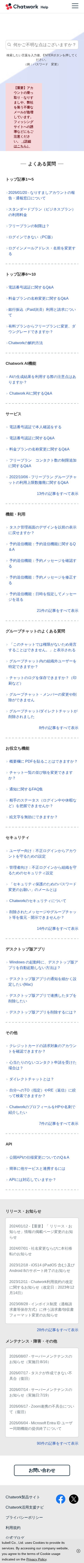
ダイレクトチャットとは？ (31, 1079)
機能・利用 (15, 514)
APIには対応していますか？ (32, 1180)
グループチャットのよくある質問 (35, 631)
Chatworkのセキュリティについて (37, 901)
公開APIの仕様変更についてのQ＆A (39, 1157)
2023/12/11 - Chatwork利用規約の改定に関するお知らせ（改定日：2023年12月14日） (41, 1287)
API (9, 1144)
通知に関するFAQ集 (26, 789)
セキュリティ (17, 837)
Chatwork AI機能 (21, 363)
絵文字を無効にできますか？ (33, 817)
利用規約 (13, 1528)
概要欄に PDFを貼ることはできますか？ (43, 761)
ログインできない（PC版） (31, 237)
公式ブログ (15, 1538)
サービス (13, 414)
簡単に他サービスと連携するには (37, 1168)
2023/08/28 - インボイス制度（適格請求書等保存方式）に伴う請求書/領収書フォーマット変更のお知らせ (41, 1309)
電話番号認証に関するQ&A (31, 287)
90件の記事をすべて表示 (57, 1443)
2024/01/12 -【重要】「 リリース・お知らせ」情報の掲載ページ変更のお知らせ (41, 1231)
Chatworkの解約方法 (25, 343)
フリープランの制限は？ (28, 226)
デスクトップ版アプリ (25, 949)
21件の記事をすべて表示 (57, 611)
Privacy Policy (36, 1559)
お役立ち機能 (17, 748)
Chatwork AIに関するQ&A (30, 393)
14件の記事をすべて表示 (57, 929)
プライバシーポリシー (24, 1517)
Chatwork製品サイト (23, 1497)
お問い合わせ (42, 1470)
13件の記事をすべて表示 (57, 494)
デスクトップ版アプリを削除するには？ (43, 1012)
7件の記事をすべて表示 (58, 1124)
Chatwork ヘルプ (27, 6)
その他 (12, 1033)
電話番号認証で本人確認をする (35, 427)
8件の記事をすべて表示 (58, 728)
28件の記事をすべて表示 (57, 1330)
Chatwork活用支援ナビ (25, 1507)
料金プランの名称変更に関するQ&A (38, 298)
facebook (60, 1499)
